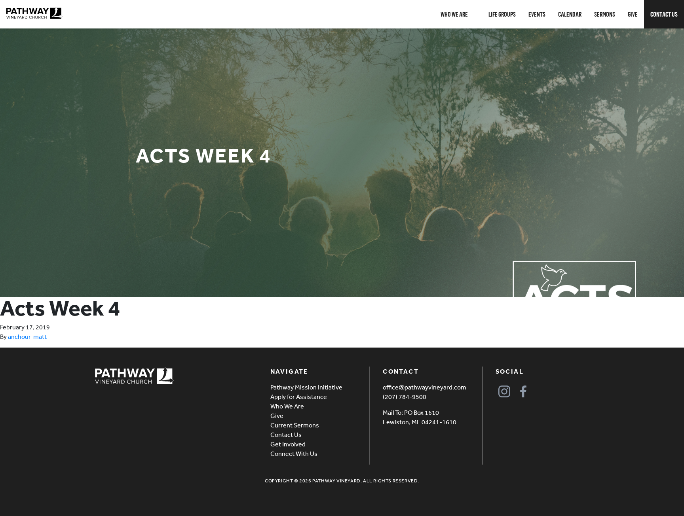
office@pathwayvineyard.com (424, 387)
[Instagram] (504, 391)
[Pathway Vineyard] (34, 13)
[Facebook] (523, 391)
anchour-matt (27, 336)
